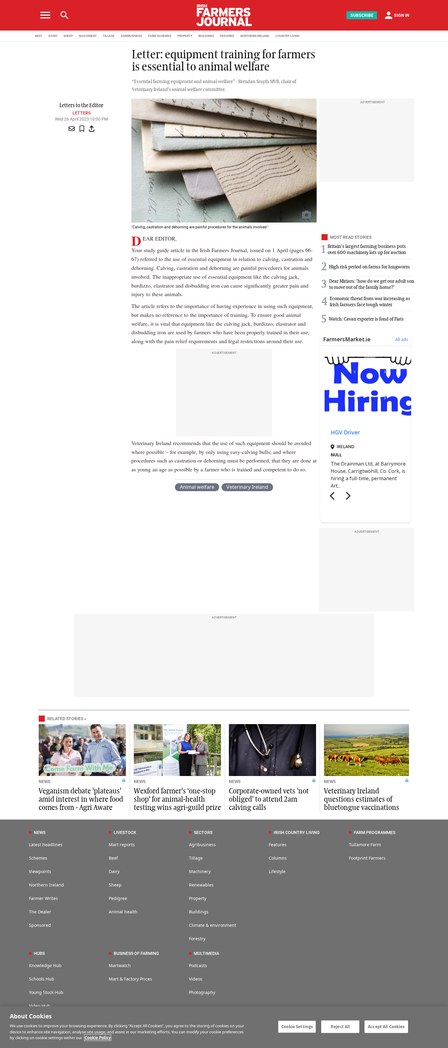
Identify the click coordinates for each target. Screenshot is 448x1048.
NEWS (44, 781)
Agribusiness (202, 844)
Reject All (340, 1026)
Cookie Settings (297, 1026)
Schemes (38, 858)
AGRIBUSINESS (131, 36)
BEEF (38, 36)
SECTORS (203, 832)
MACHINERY (88, 36)
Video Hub (39, 1006)
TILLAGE (109, 36)
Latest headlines (45, 844)
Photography (202, 992)
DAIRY (52, 36)
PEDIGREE (227, 36)
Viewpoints (40, 871)
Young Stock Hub (46, 992)
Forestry (197, 938)
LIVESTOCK (125, 832)
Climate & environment (212, 925)
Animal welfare (197, 487)
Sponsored (40, 925)
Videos (195, 979)
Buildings (198, 912)
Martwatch (120, 965)
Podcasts (198, 965)
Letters (82, 113)
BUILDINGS (206, 36)
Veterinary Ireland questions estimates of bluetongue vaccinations (361, 799)
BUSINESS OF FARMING (136, 953)
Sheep (115, 885)
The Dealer (40, 912)
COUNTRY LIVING (288, 36)
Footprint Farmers (367, 858)
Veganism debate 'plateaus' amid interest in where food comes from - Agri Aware (81, 799)
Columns (278, 858)
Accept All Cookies (386, 1026)
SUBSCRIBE (361, 15)
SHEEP (68, 36)
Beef (113, 858)
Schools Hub (41, 979)
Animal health (123, 912)
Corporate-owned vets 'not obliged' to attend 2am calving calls (269, 799)
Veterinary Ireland (247, 487)
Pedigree (118, 898)
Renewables (201, 885)
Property (197, 898)
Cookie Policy (98, 1037)
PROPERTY (184, 36)
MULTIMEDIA (206, 953)
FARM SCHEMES (159, 36)
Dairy (114, 871)
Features (277, 844)
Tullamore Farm (365, 844)
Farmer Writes (43, 898)
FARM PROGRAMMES (374, 832)
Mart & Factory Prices (130, 979)
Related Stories (65, 718)
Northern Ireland (46, 885)
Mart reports (122, 844)
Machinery (200, 871)
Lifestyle (277, 871)
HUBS (39, 953)
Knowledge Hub (45, 965)
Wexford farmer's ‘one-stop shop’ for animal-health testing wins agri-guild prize (177, 799)
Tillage (196, 858)
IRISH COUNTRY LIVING (297, 832)
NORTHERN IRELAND (254, 36)
